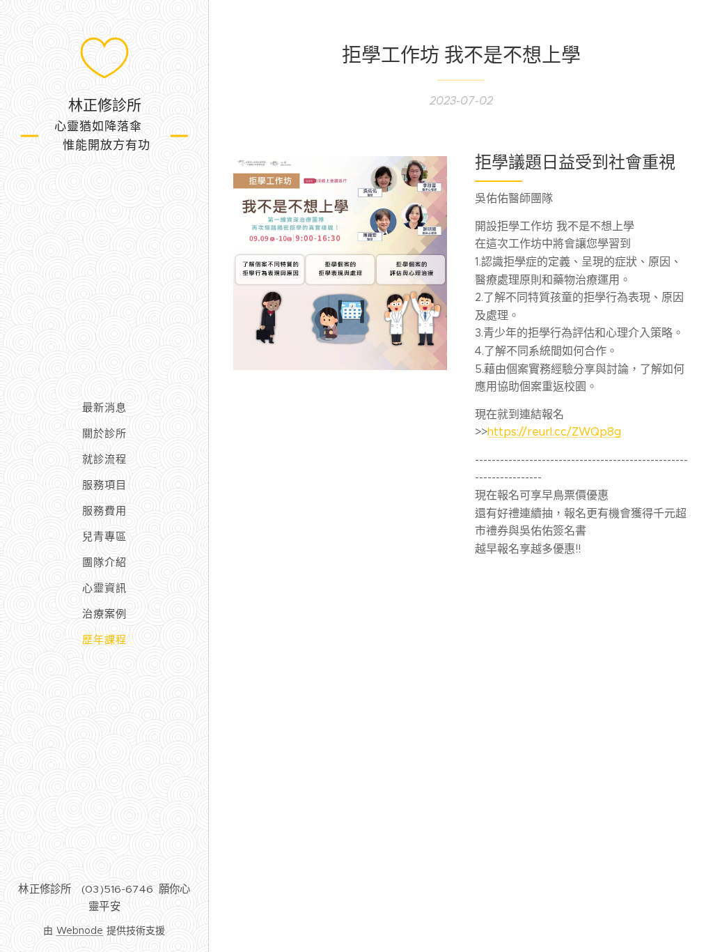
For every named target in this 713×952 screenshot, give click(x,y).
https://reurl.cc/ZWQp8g (554, 431)
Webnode (80, 930)
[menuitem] (104, 407)
